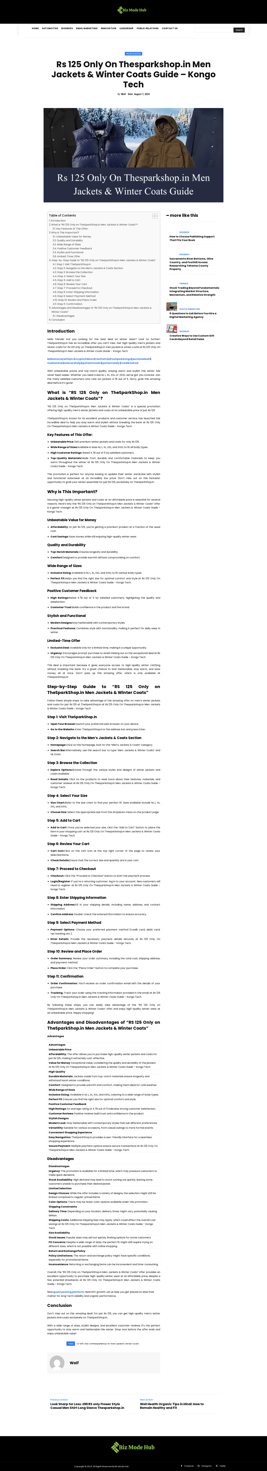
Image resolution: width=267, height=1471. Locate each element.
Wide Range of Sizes (69, 244)
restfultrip (102, 359)
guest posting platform (68, 1292)
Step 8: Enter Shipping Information (78, 292)
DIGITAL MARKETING (190, 309)
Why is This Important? (65, 232)
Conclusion (58, 320)
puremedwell (141, 359)
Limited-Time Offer (68, 256)
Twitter (223, 1466)
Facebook (189, 1466)
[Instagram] (199, 1466)
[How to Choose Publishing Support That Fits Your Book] (171, 229)
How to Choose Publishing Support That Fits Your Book (192, 238)
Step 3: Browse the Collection (75, 272)
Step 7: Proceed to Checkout (74, 288)
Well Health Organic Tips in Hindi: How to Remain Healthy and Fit (172, 1406)
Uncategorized (133, 54)
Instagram (206, 1466)
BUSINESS (184, 232)
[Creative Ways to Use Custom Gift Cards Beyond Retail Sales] (171, 328)
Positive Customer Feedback (74, 248)
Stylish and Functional (70, 252)
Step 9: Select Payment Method (76, 296)
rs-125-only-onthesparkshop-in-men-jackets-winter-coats (108, 1343)
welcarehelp (73, 363)
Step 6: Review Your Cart (72, 284)
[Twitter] (217, 1466)
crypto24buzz (85, 359)
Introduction (58, 220)
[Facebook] (181, 1466)
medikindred (129, 363)
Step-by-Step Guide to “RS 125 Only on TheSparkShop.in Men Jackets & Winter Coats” (104, 260)
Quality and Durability (70, 240)
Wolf (123, 94)
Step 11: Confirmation (69, 304)
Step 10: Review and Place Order (77, 300)
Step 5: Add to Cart (69, 280)
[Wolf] (59, 1363)
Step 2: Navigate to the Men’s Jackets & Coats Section (90, 268)
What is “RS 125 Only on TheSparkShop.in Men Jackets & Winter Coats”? (94, 224)
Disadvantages (65, 316)
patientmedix (92, 363)
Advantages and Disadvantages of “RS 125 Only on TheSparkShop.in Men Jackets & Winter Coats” (101, 310)
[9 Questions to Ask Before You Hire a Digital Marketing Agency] (171, 306)
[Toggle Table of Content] (153, 216)
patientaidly (111, 363)
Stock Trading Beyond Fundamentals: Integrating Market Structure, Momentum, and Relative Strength (195, 291)
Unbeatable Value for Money (73, 236)
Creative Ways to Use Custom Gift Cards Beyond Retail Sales (192, 337)
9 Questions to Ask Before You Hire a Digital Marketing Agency (193, 315)
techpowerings (121, 359)
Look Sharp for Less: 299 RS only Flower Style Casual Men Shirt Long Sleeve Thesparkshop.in (87, 1406)
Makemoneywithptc (60, 359)
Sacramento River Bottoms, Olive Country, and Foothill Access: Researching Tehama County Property (191, 264)
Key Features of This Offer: (72, 228)
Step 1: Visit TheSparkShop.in (74, 264)
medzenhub (55, 363)
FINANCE (184, 284)
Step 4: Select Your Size (71, 276)
